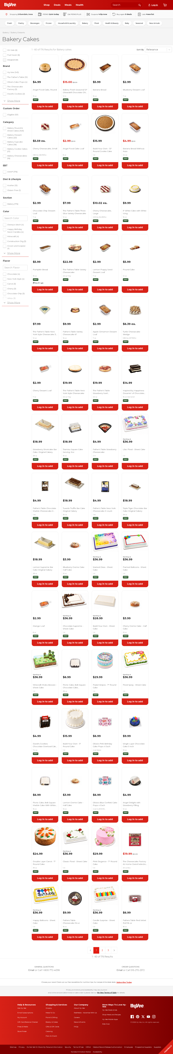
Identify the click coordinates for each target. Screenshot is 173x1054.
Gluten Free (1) (14, 190)
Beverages (34, 23)
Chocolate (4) (13, 274)
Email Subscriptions (25, 1013)
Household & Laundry (67, 23)
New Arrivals (154, 23)
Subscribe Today (124, 982)
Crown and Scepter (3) (16, 247)
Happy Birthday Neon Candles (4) (15, 230)
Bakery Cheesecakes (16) (17, 157)
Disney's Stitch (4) (15, 224)
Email (31, 970)
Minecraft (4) (13, 236)
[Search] (139, 5)
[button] (90, 950)
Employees (128, 1047)
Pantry (21, 23)
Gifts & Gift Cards (52, 1027)
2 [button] (102, 950)
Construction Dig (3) (16, 241)
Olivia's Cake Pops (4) (17, 82)
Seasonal (139, 23)
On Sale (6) (12, 50)
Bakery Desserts (18, 32)
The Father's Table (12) (17, 77)
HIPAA (88, 1047)
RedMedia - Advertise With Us (85, 1013)
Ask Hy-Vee (21, 1008)
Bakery (85, 23)
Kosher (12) (12, 185)
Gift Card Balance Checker (27, 1022)
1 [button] (96, 950)
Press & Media (22, 1027)
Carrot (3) (11, 284)
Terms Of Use (78, 1047)
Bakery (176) (12, 204)
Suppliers (157, 1047)
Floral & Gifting (51, 1017)
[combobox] (126, 5)
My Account (22, 1017)
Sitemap (13, 1047)
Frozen (49, 23)
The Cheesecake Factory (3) (15, 88)
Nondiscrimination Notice (81, 1052)
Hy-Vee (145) (13, 72)
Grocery (49, 1008)
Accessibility (97, 1052)
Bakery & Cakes (52, 1022)
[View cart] (165, 5)
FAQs (76, 1027)
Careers (77, 1017)
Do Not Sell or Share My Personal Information (45, 1047)
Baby (127, 23)
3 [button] (108, 950)
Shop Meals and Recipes (111, 1015)
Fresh (9, 23)
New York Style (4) (15, 279)
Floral (96, 23)
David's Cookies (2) (16, 94)
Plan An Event (51, 1036)
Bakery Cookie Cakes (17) (17, 150)
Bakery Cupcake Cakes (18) (15, 143)
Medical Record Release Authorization (107, 1047)
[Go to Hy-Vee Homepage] (10, 5)
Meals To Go (50, 1013)
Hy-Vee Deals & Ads (109, 1010)
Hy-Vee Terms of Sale (107, 993)
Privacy (22, 1047)
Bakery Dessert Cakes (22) (14, 136)
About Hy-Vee (79, 1008)
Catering (49, 1031)
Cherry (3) (11, 288)
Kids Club (106, 1024)
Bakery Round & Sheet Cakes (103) (15, 129)
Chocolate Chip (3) (16, 293)
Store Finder (22, 1031)
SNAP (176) (12, 172)
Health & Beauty (112, 23)
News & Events (79, 1022)
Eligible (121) (12, 114)
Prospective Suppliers (143, 1047)
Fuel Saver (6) (13, 55)
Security (68, 1047)
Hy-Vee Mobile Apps (110, 1019)
